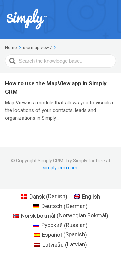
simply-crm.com (60, 167)
